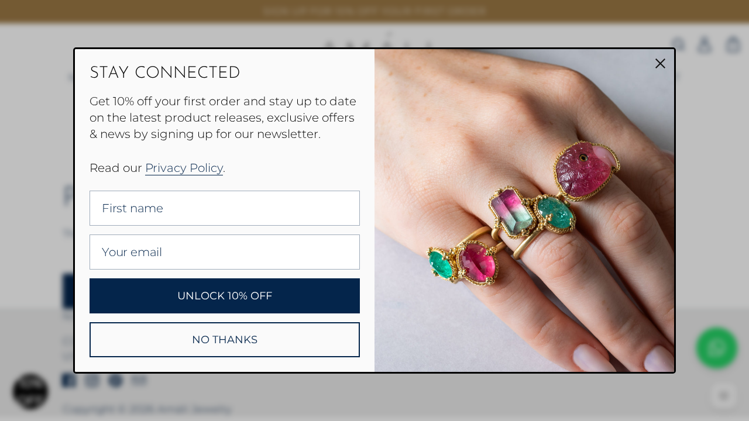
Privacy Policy (184, 168)
